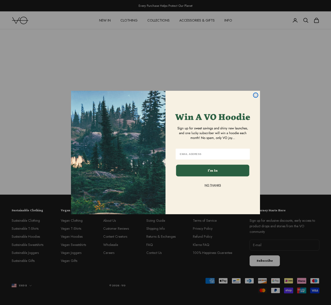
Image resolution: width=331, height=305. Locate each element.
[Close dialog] (255, 95)
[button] (213, 170)
